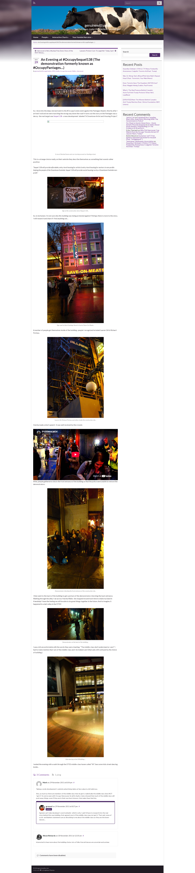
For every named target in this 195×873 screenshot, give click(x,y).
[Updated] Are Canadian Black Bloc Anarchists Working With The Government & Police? (142, 119)
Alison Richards (49, 836)
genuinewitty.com (97, 25)
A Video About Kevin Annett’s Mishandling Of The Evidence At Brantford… (142, 126)
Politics (74, 71)
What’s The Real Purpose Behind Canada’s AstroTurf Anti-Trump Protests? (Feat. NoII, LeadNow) (138, 92)
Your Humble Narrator (82, 37)
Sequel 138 (58, 116)
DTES (53, 71)
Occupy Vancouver (65, 71)
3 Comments (42, 774)
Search (126, 52)
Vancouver (80, 71)
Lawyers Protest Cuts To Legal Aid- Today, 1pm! (97, 51)
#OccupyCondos (46, 71)
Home (35, 37)
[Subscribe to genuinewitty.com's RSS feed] (34, 2)
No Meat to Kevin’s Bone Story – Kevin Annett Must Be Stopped (141, 124)
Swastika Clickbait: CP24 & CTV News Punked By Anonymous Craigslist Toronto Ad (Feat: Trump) (142, 144)
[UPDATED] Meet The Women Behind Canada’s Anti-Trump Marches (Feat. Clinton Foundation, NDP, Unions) (141, 102)
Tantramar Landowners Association (139, 141)
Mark (45, 782)
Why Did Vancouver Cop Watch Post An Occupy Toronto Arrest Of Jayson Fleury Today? (142, 132)
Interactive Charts (60, 37)
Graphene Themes (49, 870)
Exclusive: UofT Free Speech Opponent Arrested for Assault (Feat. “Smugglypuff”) (141, 137)
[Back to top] (190, 868)
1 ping (57, 774)
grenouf (37, 71)
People (45, 37)
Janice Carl (130, 117)
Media (58, 71)
